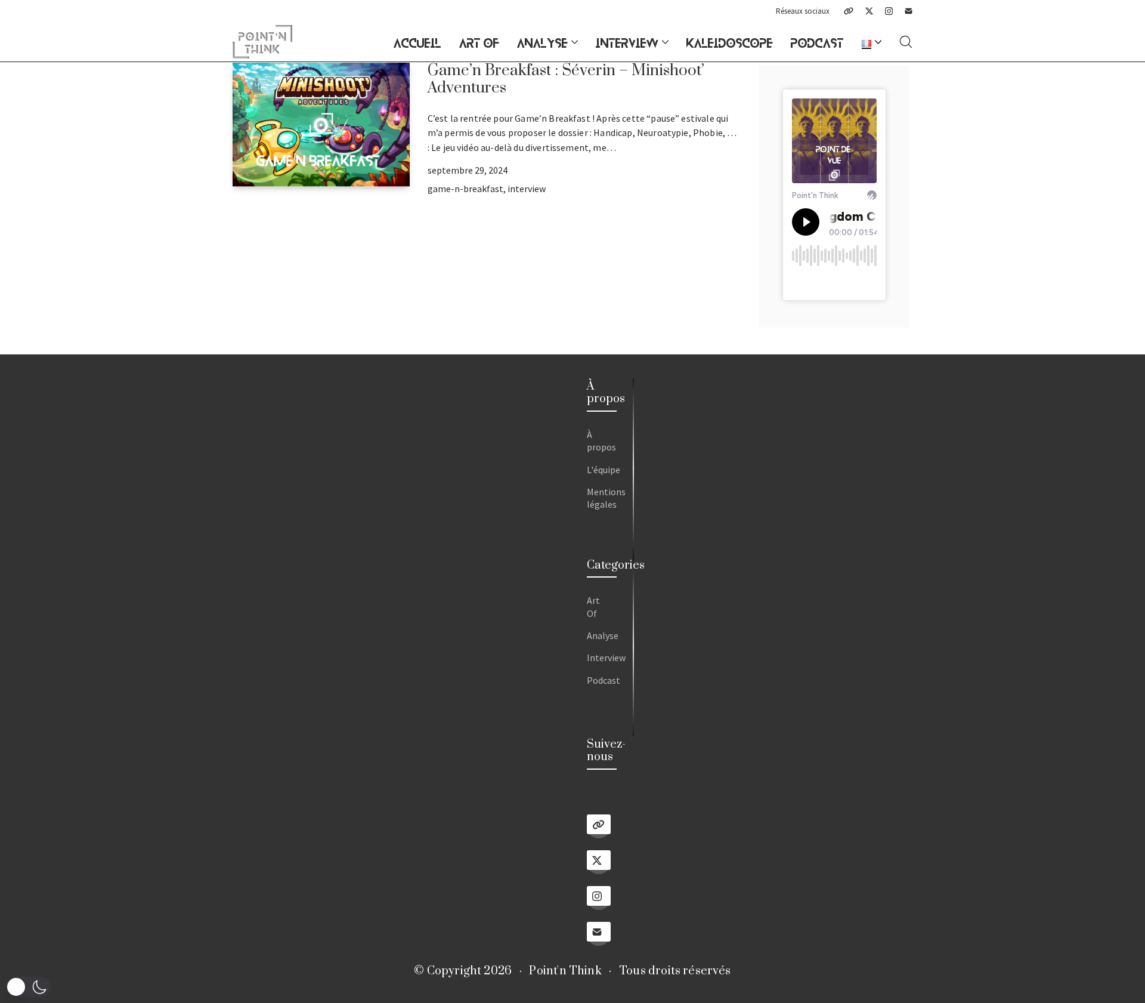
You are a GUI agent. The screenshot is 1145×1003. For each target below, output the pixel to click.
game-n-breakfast (465, 189)
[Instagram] (889, 11)
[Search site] (905, 41)
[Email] (908, 11)
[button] (28, 987)
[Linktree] (848, 11)
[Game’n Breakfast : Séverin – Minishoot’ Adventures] (321, 125)
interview (526, 189)
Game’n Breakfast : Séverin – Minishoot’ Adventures (566, 79)
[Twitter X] (869, 11)
